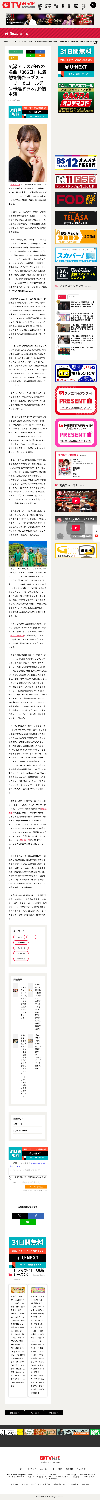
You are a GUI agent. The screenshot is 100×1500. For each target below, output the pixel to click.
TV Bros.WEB (54, 1475)
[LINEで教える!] (30, 55)
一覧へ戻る (34, 1412)
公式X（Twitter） (20, 1130)
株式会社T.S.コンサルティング (83, 1476)
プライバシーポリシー (32, 1484)
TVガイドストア (62, 1476)
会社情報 (85, 1484)
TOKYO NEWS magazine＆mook (20, 1475)
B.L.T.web (41, 1475)
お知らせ (16, 1484)
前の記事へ (15, 1412)
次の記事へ (54, 1412)
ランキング (84, 6)
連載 (69, 5)
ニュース (56, 5)
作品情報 (76, 5)
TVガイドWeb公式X (51, 1478)
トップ (18, 1469)
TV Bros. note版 (69, 1475)
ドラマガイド (48, 5)
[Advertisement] (76, 134)
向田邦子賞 (40, 7)
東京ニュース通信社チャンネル (40, 1476)
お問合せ (74, 1484)
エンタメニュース (15, 52)
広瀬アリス (15, 184)
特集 (63, 5)
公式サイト (18, 1124)
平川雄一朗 (25, 840)
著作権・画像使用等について (56, 1484)
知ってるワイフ (17, 635)
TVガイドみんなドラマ (15, 1476)
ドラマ (13, 58)
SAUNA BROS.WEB (87, 1475)
